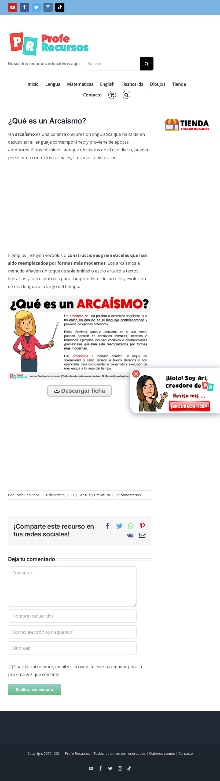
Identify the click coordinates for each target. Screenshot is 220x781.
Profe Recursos (27, 494)
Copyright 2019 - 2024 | (46, 753)
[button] (126, 94)
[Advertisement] (79, 204)
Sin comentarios (128, 494)
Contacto (185, 753)
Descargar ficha (82, 390)
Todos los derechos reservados (120, 753)
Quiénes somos (162, 753)
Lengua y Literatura (94, 494)
